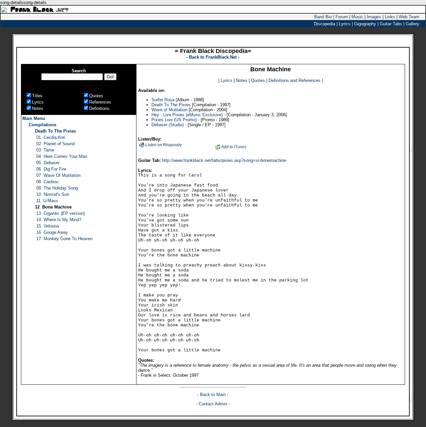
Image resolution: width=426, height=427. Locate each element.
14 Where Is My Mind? (58, 219)
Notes (241, 80)
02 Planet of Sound (55, 143)
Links (390, 16)
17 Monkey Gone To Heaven (64, 238)
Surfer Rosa (162, 99)
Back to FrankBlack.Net (213, 57)
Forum (341, 16)
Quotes (258, 80)
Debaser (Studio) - (168, 124)
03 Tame (45, 150)
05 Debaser (48, 162)
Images (374, 16)
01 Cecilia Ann (50, 137)
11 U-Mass (47, 200)
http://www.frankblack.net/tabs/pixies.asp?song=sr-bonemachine (224, 160)
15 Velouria (47, 225)
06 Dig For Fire (51, 169)
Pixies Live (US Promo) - (175, 119)
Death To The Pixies (55, 131)
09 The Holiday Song (57, 188)
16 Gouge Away (52, 232)
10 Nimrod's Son (52, 194)
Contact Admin (213, 403)
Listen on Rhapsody (163, 145)
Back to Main (213, 394)
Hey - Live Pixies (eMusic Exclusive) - (188, 114)
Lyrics (226, 80)
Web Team (409, 16)
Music (357, 16)
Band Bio (323, 16)
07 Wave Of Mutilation (58, 175)
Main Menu (33, 118)
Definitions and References (294, 80)
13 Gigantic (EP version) (60, 213)
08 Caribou (47, 181)
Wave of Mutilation (170, 109)
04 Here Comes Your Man (61, 156)
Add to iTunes (233, 147)
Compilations (42, 124)
